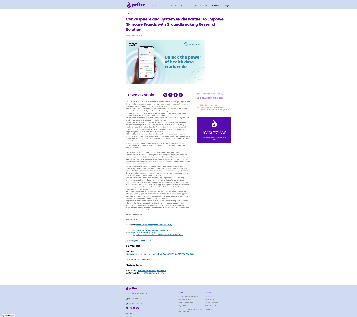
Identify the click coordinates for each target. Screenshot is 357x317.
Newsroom (185, 6)
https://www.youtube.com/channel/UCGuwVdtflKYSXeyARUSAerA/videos (160, 254)
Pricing (165, 6)
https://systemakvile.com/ (138, 240)
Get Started (216, 6)
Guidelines (174, 6)
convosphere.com (211, 97)
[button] (165, 95)
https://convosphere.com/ (138, 259)
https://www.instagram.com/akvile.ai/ (154, 224)
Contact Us (204, 6)
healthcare (205, 109)
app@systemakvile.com (152, 273)
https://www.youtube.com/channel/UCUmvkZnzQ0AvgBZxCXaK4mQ (158, 235)
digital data (219, 107)
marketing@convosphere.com (152, 270)
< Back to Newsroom (134, 14)
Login (227, 6)
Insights (195, 6)
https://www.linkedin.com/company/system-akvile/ (151, 230)
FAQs (180, 292)
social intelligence (220, 109)
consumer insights (209, 105)
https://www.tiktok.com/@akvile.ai (143, 233)
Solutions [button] (155, 6)
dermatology (206, 107)
